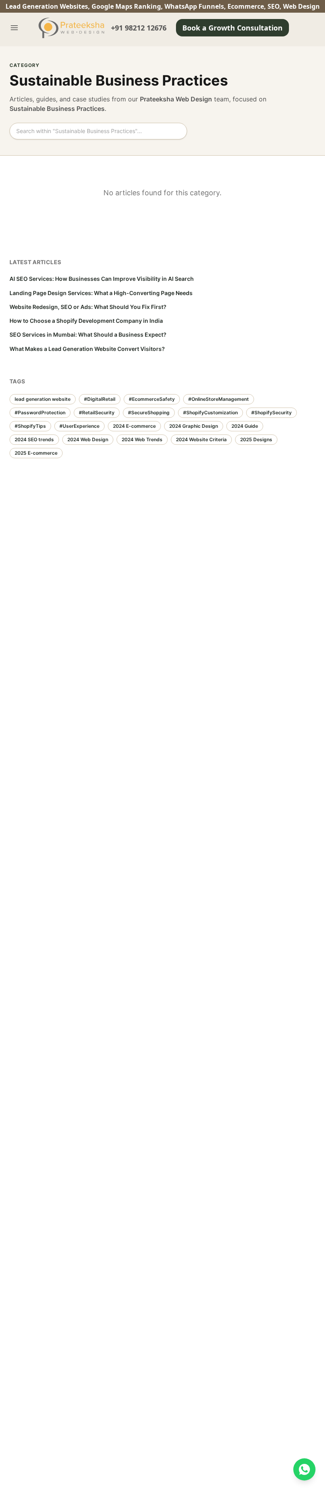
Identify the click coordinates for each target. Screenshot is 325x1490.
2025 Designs (256, 439)
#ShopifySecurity (271, 412)
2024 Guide (244, 426)
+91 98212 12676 (138, 27)
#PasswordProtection (40, 412)
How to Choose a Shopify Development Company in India (86, 320)
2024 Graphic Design (193, 426)
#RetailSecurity (97, 412)
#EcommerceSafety (152, 399)
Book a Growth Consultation (232, 27)
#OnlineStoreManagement (218, 399)
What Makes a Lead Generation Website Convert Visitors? (87, 348)
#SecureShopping (149, 412)
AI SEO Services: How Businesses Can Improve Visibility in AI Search (102, 278)
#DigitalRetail (99, 399)
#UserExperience (79, 426)
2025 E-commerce (36, 453)
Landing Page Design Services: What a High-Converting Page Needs (101, 293)
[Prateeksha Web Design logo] (73, 27)
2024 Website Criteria (201, 439)
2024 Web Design (87, 439)
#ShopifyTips (30, 426)
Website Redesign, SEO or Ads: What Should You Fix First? (88, 306)
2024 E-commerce (134, 426)
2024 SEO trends (34, 439)
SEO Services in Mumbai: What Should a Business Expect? (88, 334)
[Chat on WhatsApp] (304, 1469)
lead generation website (43, 399)
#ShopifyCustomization (210, 412)
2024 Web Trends (142, 439)
